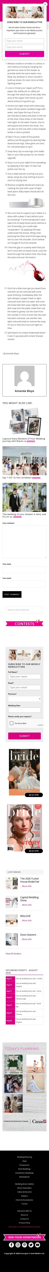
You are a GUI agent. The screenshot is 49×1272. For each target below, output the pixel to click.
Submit (24, 54)
